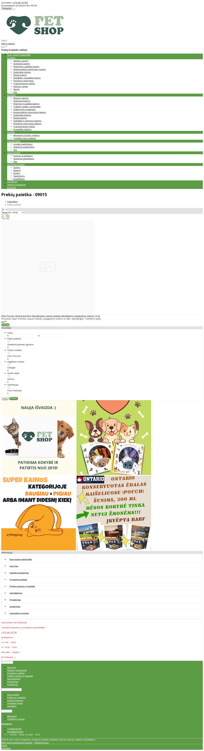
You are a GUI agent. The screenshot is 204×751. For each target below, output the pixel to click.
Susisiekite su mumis (19, 613)
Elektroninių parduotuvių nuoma (16, 742)
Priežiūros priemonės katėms (27, 123)
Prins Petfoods (14, 390)
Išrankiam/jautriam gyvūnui (20, 344)
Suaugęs (11, 367)
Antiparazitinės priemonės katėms (29, 112)
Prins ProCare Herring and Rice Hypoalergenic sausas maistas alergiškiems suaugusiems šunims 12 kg (50, 315)
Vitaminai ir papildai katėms (26, 103)
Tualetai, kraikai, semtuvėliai (26, 106)
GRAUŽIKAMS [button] (13, 152)
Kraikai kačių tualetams (24, 109)
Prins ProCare (14, 356)
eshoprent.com (41, 742)
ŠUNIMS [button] (11, 57)
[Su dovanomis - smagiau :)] (113, 474)
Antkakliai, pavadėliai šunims (27, 77)
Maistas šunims (20, 60)
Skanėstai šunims (21, 63)
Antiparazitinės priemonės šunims (29, 69)
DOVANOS (12, 181)
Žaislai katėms (20, 118)
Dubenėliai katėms (22, 115)
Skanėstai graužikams (23, 158)
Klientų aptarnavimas (11, 689)
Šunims (16, 167)
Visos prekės (13, 694)
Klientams (6, 711)
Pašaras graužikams (23, 155)
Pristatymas (15, 599)
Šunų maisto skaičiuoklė (18, 55)
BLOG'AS (11, 187)
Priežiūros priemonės (23, 80)
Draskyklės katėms (22, 129)
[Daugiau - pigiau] (38, 549)
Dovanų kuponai (15, 700)
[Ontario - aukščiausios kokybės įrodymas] (113, 549)
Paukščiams (19, 176)
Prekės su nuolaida (16, 697)
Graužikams (19, 178)
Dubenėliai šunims (22, 72)
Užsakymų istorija (15, 719)
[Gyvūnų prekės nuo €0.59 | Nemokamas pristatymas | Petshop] (36, 37)
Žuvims (16, 173)
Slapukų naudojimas (19, 572)
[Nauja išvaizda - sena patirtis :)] (38, 474)
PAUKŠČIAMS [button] (13, 141)
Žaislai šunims (20, 75)
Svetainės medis (15, 703)
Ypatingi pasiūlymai (16, 184)
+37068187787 (14, 729)
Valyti (5, 398)
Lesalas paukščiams (23, 144)
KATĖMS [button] (11, 95)
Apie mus (14, 566)
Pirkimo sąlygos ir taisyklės (22, 586)
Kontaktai (11, 706)
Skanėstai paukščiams (23, 147)
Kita (15, 92)
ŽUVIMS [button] (11, 132)
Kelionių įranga (20, 86)
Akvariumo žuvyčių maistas (26, 135)
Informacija (7, 662)
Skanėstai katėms (21, 100)
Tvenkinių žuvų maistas (24, 138)
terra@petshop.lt (15, 731)
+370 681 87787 (20, 2)
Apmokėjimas (16, 593)
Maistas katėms (21, 98)
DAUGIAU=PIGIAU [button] (16, 164)
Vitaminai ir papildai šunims (26, 66)
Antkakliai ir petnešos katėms (27, 120)
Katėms (17, 170)
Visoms (10, 379)
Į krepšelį (5, 324)
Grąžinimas (15, 606)
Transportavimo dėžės (24, 83)
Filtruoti (13, 398)
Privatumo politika (18, 579)
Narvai (16, 89)
